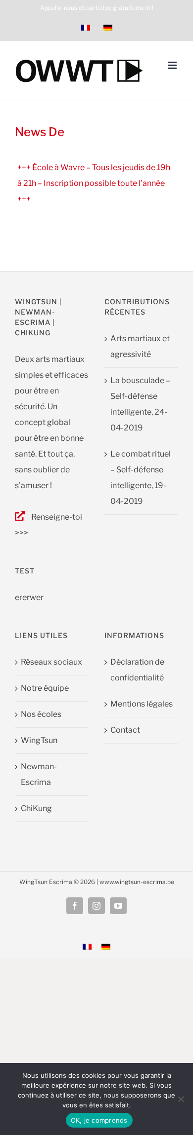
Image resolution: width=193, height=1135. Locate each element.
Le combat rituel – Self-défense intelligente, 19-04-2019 (140, 477)
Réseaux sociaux (51, 662)
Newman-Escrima (39, 774)
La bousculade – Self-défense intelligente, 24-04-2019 (140, 404)
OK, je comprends (99, 1120)
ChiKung (36, 808)
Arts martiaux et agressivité (140, 346)
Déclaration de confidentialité (137, 669)
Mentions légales (141, 704)
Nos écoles (41, 714)
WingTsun (39, 740)
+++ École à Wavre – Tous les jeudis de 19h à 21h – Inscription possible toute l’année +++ (93, 183)
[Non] (181, 1099)
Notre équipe (45, 688)
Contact (125, 730)
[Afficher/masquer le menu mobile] (173, 65)
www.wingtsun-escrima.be (136, 882)
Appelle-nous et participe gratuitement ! (96, 7)
